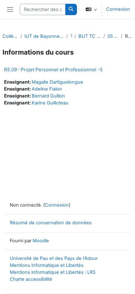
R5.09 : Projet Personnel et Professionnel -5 (53, 70)
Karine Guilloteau (50, 103)
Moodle (41, 241)
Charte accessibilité (31, 279)
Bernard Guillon (48, 96)
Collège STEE (10, 36)
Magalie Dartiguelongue (57, 82)
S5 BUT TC (112, 36)
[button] (91, 9)
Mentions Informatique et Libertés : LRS (52, 272)
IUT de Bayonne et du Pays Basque (44, 36)
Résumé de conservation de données (51, 223)
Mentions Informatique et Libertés (47, 265)
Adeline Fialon (47, 89)
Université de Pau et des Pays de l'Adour (54, 258)
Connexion (118, 9)
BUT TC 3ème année (89, 36)
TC (71, 36)
